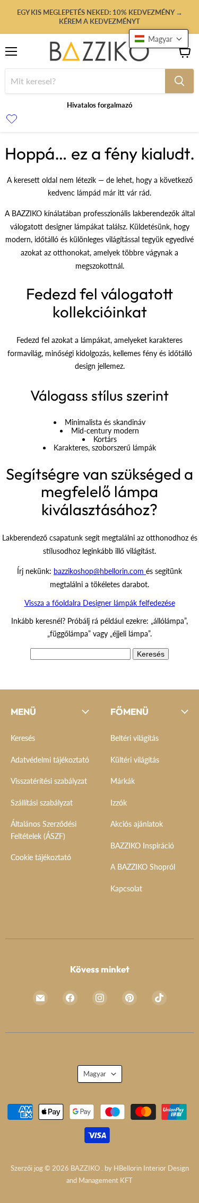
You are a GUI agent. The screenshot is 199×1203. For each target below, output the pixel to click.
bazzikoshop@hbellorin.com (100, 571)
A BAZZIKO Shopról (142, 866)
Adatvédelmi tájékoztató (50, 759)
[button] (158, 39)
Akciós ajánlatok (136, 823)
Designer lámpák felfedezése (129, 602)
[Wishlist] (11, 119)
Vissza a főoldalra (53, 602)
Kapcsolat (126, 888)
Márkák (122, 780)
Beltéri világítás (134, 737)
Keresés (151, 654)
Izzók (118, 802)
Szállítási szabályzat (42, 802)
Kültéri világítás (134, 759)
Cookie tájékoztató (41, 857)
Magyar (94, 1073)
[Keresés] (179, 81)
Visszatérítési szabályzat (49, 780)
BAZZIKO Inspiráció (142, 845)
